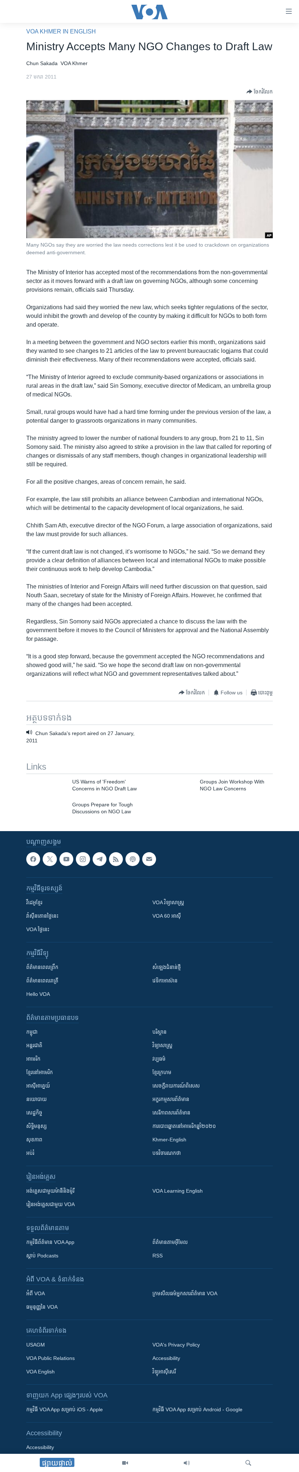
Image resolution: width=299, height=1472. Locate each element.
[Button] (259, 91)
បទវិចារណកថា (166, 1153)
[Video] (125, 1463)
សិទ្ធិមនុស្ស (36, 1126)
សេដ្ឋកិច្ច (34, 1113)
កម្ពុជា (32, 1032)
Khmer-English (169, 1140)
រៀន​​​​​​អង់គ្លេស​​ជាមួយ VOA (50, 1205)
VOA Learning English (177, 1191)
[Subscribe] (149, 859)
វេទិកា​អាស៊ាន (165, 981)
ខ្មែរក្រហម (161, 1073)
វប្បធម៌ (159, 1059)
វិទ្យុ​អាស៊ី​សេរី (164, 1372)
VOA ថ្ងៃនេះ (37, 930)
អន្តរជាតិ (34, 1046)
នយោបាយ (36, 1099)
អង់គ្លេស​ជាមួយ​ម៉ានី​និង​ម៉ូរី (50, 1191)
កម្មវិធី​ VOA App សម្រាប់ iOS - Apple (64, 1410)
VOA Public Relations (50, 1358)
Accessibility (166, 1358)
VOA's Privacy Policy (176, 1345)
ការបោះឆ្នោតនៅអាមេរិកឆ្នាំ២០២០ (184, 1126)
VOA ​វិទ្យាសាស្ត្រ (168, 903)
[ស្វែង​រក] (248, 1463)
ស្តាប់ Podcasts (42, 1256)
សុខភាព (34, 1140)
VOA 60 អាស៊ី (166, 916)
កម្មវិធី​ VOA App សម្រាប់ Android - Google (197, 1410)
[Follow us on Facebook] (33, 859)
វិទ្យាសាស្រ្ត (162, 1046)
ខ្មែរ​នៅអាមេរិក (39, 1073)
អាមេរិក (33, 1059)
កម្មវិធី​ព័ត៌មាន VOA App (50, 1242)
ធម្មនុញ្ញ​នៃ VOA (42, 1307)
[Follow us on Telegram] (99, 859)
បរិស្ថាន (159, 1032)
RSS (157, 1256)
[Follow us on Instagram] (83, 859)
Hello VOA (38, 994)
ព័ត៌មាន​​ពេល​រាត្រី (42, 981)
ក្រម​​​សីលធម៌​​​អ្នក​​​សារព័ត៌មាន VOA (184, 1294)
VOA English (40, 1372)
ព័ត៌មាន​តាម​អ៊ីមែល (170, 1242)
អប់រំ (30, 1153)
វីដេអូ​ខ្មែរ (34, 903)
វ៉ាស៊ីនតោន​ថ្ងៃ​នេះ (42, 916)
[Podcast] (132, 859)
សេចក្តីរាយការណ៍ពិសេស (176, 1086)
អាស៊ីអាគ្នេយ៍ (38, 1086)
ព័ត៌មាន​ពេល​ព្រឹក (42, 967)
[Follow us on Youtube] (66, 859)
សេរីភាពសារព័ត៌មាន (171, 1113)
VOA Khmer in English (61, 31)
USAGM (35, 1345)
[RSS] (116, 859)
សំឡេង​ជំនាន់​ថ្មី (166, 967)
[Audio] (187, 1463)
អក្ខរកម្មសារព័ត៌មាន (170, 1099)
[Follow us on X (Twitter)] (50, 859)
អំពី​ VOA (35, 1294)
